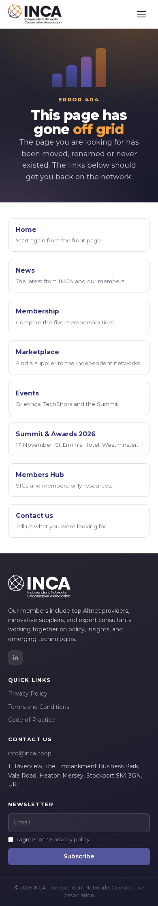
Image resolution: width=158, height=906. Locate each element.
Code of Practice (31, 719)
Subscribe (79, 856)
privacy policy (71, 840)
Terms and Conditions (38, 707)
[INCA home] (35, 14)
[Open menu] (141, 14)
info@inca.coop (29, 753)
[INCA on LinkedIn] (15, 657)
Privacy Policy (27, 693)
